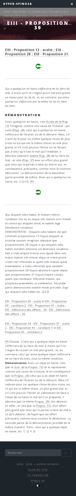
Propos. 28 (21, 375)
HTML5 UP (38, 480)
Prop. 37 (28, 160)
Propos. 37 (43, 405)
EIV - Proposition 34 (18, 323)
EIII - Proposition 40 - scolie (23, 301)
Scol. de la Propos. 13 (28, 367)
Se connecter (38, 475)
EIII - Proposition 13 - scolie (29, 50)
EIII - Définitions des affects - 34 (26, 309)
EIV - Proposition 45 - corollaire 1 (31, 327)
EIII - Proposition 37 (51, 54)
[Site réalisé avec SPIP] (38, 486)
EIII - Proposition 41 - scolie (46, 305)
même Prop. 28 (40, 155)
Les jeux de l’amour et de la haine (37, 24)
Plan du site (38, 469)
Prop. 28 (18, 130)
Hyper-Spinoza (17, 4)
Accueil (7, 11)
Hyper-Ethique (19, 11)
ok (66, 453)
